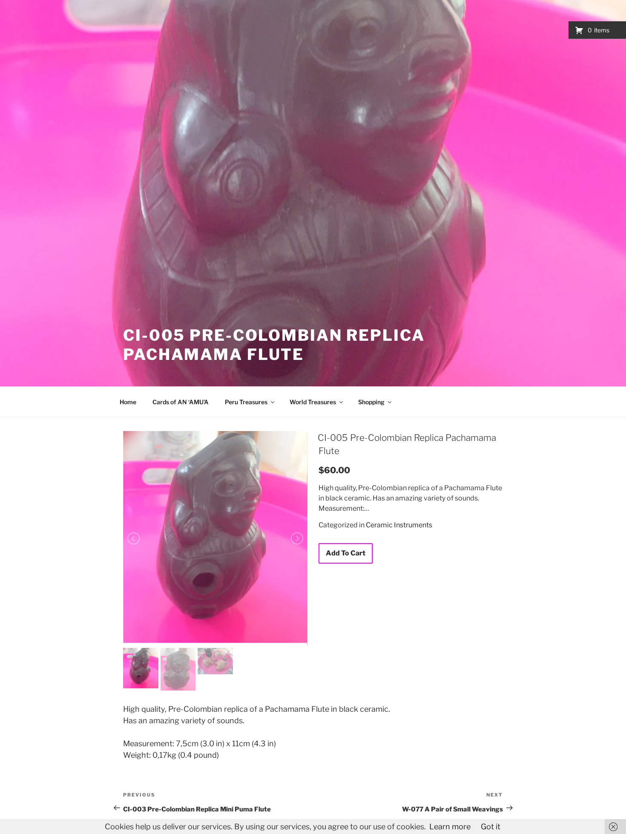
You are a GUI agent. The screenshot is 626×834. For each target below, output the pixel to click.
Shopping (371, 401)
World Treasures (313, 401)
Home (128, 401)
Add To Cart (345, 553)
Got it (490, 826)
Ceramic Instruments (399, 525)
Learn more (450, 826)
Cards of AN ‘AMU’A (180, 401)
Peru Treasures (246, 401)
